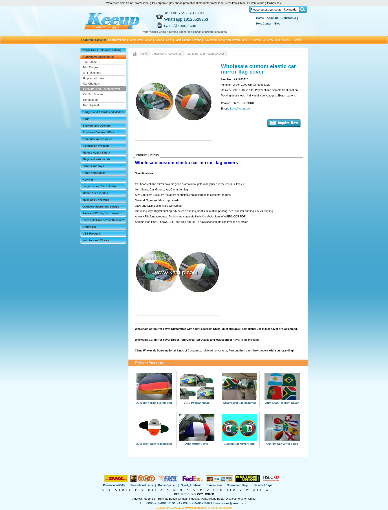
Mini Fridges (90, 67)
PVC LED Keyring (279, 40)
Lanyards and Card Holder (99, 186)
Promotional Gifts (114, 485)
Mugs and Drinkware (96, 199)
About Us (273, 18)
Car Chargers (91, 83)
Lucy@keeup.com (241, 108)
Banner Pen (135, 40)
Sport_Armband (191, 485)
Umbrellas (89, 226)
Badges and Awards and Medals (103, 112)
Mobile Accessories (95, 193)
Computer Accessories (97, 139)
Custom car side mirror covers (207, 350)
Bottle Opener (167, 485)
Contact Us (289, 18)
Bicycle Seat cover (94, 78)
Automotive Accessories (99, 56)
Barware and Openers (97, 125)
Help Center (263, 23)
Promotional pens (141, 485)
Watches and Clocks (96, 240)
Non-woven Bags (236, 40)
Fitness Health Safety (96, 152)
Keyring (88, 179)
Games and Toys (93, 166)
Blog (277, 23)
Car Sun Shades (93, 94)
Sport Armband (117, 40)
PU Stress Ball (257, 40)
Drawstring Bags (213, 40)
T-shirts (296, 40)
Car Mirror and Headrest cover (101, 89)
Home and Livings (94, 172)
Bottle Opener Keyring (187, 40)
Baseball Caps (163, 40)
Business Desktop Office (99, 132)
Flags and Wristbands (96, 159)
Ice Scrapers (90, 99)
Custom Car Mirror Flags (239, 443)
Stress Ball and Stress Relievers (103, 220)
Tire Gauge (90, 62)
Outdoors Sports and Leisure (101, 206)
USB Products (92, 233)
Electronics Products (96, 146)
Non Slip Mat (91, 105)
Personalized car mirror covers (249, 350)
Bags (86, 119)
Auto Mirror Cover (196, 443)
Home (260, 18)
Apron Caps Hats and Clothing (102, 50)
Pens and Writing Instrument (101, 213)
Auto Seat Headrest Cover (282, 403)
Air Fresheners (92, 72)
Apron (148, 40)
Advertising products (246, 339)
